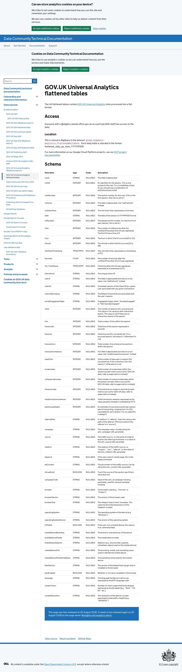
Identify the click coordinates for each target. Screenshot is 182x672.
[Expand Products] (37, 264)
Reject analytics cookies (75, 69)
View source (51, 638)
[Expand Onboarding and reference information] (37, 96)
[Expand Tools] (37, 259)
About (7, 45)
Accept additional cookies (46, 28)
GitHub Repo (84, 638)
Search (34, 81)
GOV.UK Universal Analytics (91, 104)
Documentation (37, 45)
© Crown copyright (168, 664)
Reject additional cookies (77, 28)
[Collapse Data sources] (37, 104)
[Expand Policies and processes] (37, 274)
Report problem (68, 638)
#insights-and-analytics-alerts (96, 615)
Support (53, 45)
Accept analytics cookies (45, 69)
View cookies (99, 28)
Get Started (20, 45)
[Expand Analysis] (37, 269)
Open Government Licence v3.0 (60, 664)
